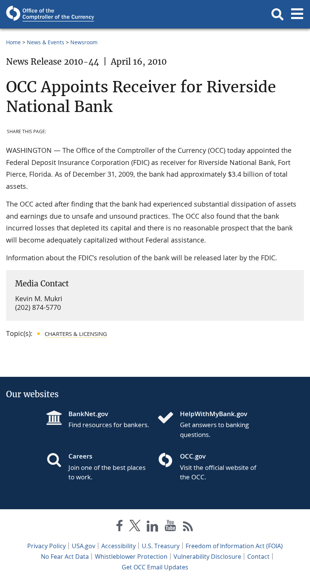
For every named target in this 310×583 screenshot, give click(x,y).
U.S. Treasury (161, 546)
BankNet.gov (88, 413)
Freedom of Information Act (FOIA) (234, 546)
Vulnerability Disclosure (207, 556)
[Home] (168, 418)
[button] (277, 14)
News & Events (45, 42)
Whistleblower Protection (131, 556)
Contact (258, 556)
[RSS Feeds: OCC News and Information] (188, 527)
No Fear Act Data (65, 556)
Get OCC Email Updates (155, 567)
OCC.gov (193, 456)
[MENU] (297, 14)
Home (13, 42)
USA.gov (83, 546)
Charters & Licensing (76, 333)
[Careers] (57, 460)
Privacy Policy (46, 546)
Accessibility (118, 546)
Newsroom (84, 42)
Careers (80, 456)
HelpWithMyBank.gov (213, 413)
